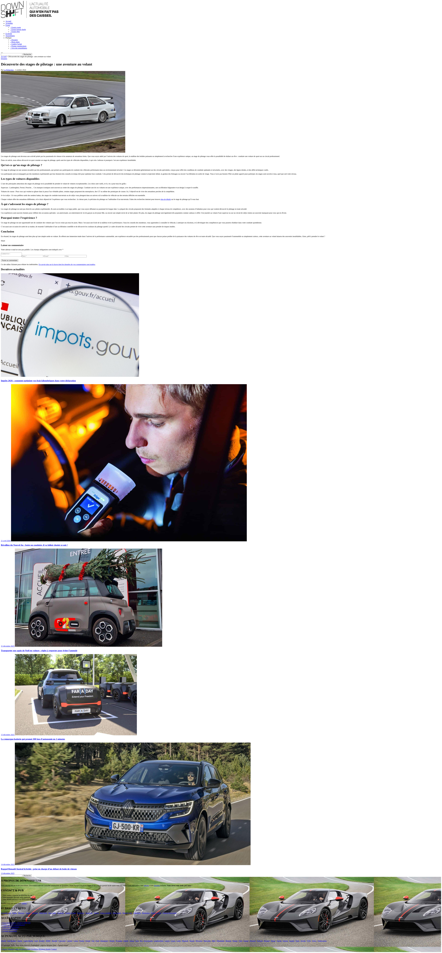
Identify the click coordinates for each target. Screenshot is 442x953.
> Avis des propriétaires (9, 929)
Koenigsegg (148, 941)
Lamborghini (158, 941)
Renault (267, 941)
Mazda (191, 941)
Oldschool (137, 913)
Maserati (185, 941)
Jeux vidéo (52, 913)
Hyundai (119, 941)
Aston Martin (28, 941)
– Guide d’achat (16, 44)
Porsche (260, 941)
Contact (54, 949)
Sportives (80, 913)
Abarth (3, 941)
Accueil (8, 21)
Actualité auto (6, 913)
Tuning (96, 913)
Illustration (146, 913)
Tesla (297, 941)
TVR (309, 941)
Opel (240, 941)
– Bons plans (15, 42)
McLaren (199, 941)
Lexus (173, 941)
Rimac (273, 941)
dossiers (157, 885)
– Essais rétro (15, 32)
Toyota (303, 941)
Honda (112, 941)
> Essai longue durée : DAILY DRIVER (16, 923)
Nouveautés (117, 913)
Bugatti (54, 941)
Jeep (137, 941)
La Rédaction (9, 70)
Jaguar (131, 941)
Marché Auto (127, 913)
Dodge (81, 941)
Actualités (9, 23)
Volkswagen (322, 941)
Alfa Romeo (11, 941)
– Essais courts (15, 27)
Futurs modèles (105, 913)
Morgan (228, 941)
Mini (213, 941)
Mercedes (207, 941)
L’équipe (4, 949)
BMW (48, 941)
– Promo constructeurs (18, 46)
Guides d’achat (70, 913)
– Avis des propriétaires (18, 48)
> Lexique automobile (9, 931)
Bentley (42, 941)
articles (146, 885)
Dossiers (4, 59)
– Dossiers (14, 40)
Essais (8, 25)
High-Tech (43, 913)
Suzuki (291, 941)
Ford (97, 941)
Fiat (93, 941)
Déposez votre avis (15, 949)
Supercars (89, 913)
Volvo (314, 941)
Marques (21, 913)
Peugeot (253, 941)
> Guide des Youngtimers (10, 927)
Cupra (76, 941)
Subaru (285, 941)
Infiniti (125, 941)
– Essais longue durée (18, 29)
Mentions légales (44, 949)
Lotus (179, 941)
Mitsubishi (220, 941)
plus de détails (166, 199)
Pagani (246, 941)
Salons (28, 913)
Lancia (167, 941)
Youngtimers (10, 36)
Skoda (279, 941)
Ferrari (88, 941)
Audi (36, 941)
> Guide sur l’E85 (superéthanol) (13, 925)
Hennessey (104, 941)
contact (24, 903)
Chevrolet (62, 941)
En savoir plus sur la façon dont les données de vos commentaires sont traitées (67, 264)
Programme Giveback (30, 949)
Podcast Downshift (169, 913)
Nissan (235, 941)
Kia (141, 941)
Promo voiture (156, 913)
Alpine (19, 941)
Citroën (69, 941)
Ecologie (9, 34)
